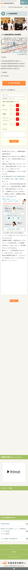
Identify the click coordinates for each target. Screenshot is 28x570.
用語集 (14, 552)
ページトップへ (14, 568)
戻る (14, 300)
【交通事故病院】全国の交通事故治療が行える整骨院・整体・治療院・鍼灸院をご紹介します (14, 179)
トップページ (3, 7)
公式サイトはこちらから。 (10, 260)
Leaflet (13, 52)
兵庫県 (26, 7)
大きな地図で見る (22, 54)
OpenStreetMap (19, 52)
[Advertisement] (14, 279)
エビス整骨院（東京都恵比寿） (9, 538)
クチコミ (4, 129)
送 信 (14, 141)
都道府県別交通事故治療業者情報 (15, 7)
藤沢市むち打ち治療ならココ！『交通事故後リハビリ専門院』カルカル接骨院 (13, 531)
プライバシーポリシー (14, 557)
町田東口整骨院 (5, 523)
